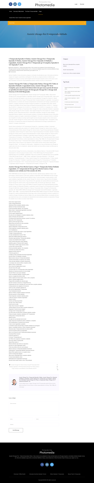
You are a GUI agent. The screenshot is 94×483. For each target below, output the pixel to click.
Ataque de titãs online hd (15, 251)
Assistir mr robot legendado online (17, 345)
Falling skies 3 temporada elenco (17, 315)
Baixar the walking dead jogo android (17, 236)
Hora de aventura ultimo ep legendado (18, 330)
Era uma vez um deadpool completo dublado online (21, 215)
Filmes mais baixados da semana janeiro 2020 (73, 108)
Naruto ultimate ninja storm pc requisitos (18, 343)
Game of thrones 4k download (16, 216)
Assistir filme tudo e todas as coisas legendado (20, 17)
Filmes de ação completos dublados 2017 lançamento (22, 314)
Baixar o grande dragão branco (16, 279)
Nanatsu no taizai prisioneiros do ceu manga (19, 271)
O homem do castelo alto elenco (16, 249)
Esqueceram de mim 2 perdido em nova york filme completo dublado (25, 284)
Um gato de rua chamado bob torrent (17, 319)
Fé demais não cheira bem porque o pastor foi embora (22, 218)
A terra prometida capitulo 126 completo (18, 208)
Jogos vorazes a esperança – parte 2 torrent (72, 99)
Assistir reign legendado (68, 69)
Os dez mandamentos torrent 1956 (17, 235)
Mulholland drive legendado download (18, 358)
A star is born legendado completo (17, 324)
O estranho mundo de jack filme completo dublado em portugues (24, 325)
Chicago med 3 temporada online (17, 310)
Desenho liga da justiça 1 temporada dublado (19, 238)
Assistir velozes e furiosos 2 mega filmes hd (20, 282)
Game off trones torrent (14, 211)
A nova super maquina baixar (16, 213)
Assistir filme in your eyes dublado (17, 272)
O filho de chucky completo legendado (18, 297)
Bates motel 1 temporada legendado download (20, 210)
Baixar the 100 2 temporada (15, 220)
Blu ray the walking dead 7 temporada (18, 289)
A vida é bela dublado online (15, 357)
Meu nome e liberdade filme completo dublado (20, 355)
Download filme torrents (14, 334)
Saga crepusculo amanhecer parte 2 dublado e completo (22, 320)
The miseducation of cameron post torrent (19, 322)
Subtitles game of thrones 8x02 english (18, 243)
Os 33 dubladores (13, 230)
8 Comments (13, 71)
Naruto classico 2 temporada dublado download (20, 348)
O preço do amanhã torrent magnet (17, 239)
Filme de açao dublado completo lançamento (19, 261)
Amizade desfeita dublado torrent (37, 474)
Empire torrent (12, 299)
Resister (82, 4)
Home (10, 11)
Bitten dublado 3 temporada (57, 474)
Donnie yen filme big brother (15, 301)
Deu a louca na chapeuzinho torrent (17, 266)
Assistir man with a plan (14, 268)
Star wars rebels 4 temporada (16, 340)
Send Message (16, 430)
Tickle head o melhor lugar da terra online (18, 244)
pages (40, 11)
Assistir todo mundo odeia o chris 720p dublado (20, 360)
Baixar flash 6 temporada (74, 474)
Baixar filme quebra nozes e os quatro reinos (19, 352)
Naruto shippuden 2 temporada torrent (18, 226)
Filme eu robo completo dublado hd (17, 287)
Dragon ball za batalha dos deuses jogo (18, 281)
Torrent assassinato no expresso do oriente (19, 259)
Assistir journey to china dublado (16, 294)
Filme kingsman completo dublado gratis (18, 228)
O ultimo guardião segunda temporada (72, 95)
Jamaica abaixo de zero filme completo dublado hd (21, 307)
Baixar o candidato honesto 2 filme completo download (22, 327)
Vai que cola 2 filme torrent (15, 302)
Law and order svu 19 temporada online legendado (21, 269)
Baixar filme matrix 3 (14, 342)
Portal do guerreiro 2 (14, 253)
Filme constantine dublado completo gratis (19, 274)
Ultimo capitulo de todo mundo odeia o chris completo (22, 277)
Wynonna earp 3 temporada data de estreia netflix (21, 329)
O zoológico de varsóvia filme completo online (20, 263)
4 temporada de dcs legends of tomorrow (19, 286)
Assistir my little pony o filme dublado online (72, 88)
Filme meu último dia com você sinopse (18, 347)
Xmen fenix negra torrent (15, 201)
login (76, 4)
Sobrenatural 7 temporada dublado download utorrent (21, 350)
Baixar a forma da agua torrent (16, 221)
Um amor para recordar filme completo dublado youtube (22, 312)
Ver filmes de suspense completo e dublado (19, 339)
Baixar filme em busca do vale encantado (18, 223)
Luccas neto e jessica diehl (15, 246)
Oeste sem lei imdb (13, 304)
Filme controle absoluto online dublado (18, 241)
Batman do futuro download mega (17, 206)
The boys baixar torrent (69, 104)
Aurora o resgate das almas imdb (17, 276)
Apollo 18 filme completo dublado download (19, 292)
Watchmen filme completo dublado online (19, 205)
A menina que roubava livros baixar (71, 101)
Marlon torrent (12, 317)
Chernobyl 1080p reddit (18, 11)
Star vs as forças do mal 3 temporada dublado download (22, 332)
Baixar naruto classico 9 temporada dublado (19, 258)
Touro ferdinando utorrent (15, 291)
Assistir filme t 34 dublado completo (17, 256)
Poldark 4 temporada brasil (15, 233)
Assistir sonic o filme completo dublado (71, 73)
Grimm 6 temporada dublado (15, 353)
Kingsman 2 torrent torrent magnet (17, 309)
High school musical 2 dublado (16, 306)
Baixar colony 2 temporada (15, 264)
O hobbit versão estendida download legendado (20, 254)
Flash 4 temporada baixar (15, 203)
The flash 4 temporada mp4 (31, 11)
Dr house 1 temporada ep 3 (15, 337)
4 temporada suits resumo (15, 225)
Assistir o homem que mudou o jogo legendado (20, 231)
